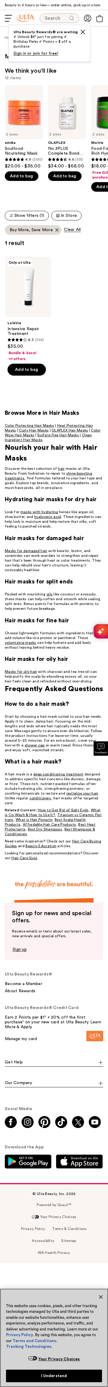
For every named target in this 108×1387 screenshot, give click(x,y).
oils (49, 594)
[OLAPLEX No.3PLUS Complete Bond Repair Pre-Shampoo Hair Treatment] (67, 127)
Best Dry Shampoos (45, 829)
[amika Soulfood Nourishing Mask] (24, 127)
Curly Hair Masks (34, 430)
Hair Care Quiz (24, 858)
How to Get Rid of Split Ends (63, 810)
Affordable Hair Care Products (49, 824)
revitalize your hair (82, 793)
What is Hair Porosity (34, 819)
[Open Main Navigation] (8, 18)
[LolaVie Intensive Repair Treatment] (28, 309)
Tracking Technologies (28, 1346)
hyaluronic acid (47, 517)
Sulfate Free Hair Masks (58, 435)
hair (61, 468)
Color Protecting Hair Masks (29, 425)
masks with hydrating (39, 512)
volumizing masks (20, 642)
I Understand (54, 1376)
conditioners (40, 798)
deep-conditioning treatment (58, 774)
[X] (82, 32)
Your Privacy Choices (59, 1359)
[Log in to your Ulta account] (87, 18)
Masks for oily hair (21, 671)
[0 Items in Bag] (99, 18)
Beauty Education (41, 846)
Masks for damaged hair (26, 551)
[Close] (100, 1297)
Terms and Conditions (34, 1341)
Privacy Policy (19, 1335)
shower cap (35, 745)
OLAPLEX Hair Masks (70, 430)
